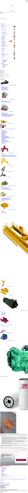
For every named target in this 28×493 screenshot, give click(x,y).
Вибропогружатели (4, 133)
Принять (1, 492)
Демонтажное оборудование (5, 132)
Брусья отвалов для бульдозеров (5, 187)
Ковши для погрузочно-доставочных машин (7, 115)
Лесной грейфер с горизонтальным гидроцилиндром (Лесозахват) (9, 156)
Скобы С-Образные (4, 212)
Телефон (17, 455)
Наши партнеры (3, 475)
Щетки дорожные (4, 312)
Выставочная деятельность (5, 474)
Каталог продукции (4, 470)
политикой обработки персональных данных (22, 461)
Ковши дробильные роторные (5, 136)
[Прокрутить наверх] (0, 483)
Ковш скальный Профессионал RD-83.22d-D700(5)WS (8, 114)
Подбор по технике (2, 18)
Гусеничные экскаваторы (5, 89)
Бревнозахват (3, 154)
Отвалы (2, 314)
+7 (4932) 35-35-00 (4, 468)
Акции (4, 61)
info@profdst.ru (3, 469)
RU (25, 0)
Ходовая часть (2, 486)
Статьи (4, 65)
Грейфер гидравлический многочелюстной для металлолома (9, 155)
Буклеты (4, 66)
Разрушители (3, 200)
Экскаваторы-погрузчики (5, 87)
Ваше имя (17, 451)
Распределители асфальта (5, 140)
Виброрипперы (3, 134)
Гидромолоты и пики (4, 130)
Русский (27, 0)
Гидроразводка (3, 142)
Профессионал (4, 60)
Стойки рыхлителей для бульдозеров (6, 188)
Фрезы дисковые (4, 138)
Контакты (12, 5)
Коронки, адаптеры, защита (3, 487)
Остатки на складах (2, 23)
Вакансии (4, 62)
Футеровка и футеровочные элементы (6, 116)
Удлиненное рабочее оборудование (6, 198)
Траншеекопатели (4, 139)
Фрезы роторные (4, 135)
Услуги (2, 63)
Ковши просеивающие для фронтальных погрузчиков (8, 137)
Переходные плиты (4, 143)
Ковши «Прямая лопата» (4, 113)
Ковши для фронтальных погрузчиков (6, 101)
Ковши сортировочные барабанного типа (6, 141)
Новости (3, 473)
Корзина (12, 10)
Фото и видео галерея (5, 64)
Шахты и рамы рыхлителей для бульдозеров (7, 189)
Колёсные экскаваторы (4, 88)
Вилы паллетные (4, 313)
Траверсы (3, 211)
